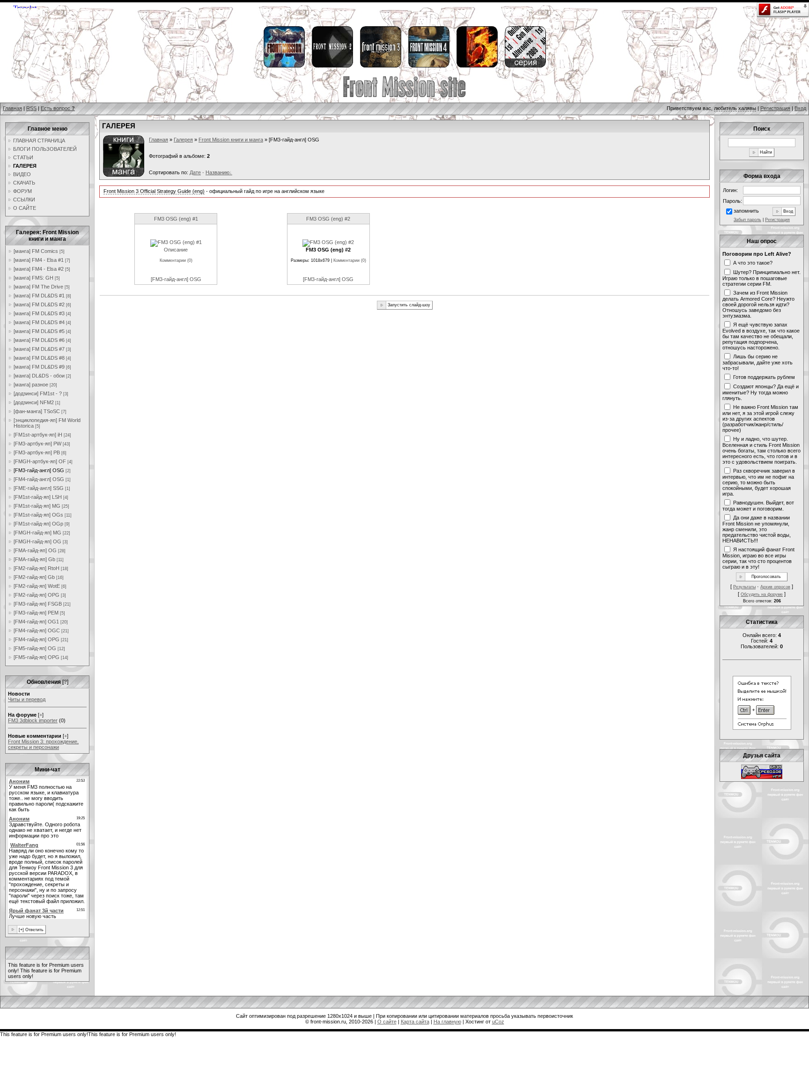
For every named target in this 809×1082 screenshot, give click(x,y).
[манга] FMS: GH (33, 278)
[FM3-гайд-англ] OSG (39, 470)
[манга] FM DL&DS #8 (39, 358)
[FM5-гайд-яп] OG (35, 648)
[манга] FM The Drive (38, 286)
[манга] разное (31, 384)
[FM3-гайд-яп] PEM (36, 612)
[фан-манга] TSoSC (37, 411)
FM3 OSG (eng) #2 (328, 219)
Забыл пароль (747, 219)
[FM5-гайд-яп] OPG (36, 657)
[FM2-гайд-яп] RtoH (36, 568)
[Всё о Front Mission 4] (428, 66)
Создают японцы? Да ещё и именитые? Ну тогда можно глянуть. (760, 392)
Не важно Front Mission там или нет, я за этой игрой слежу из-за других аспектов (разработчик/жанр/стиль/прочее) (760, 418)
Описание (176, 249)
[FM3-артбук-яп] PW (37, 443)
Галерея (183, 139)
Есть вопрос (58, 108)
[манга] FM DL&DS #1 (39, 295)
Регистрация (775, 108)
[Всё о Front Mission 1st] (284, 66)
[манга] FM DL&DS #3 (39, 313)
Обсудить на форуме (762, 594)
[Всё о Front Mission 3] (380, 66)
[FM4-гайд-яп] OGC (37, 630)
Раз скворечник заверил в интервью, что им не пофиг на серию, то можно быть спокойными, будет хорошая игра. (758, 482)
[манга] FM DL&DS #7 (39, 349)
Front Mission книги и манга (231, 139)
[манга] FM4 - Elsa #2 (39, 269)
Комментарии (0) (176, 260)
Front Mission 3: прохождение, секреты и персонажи (43, 744)
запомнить (746, 211)
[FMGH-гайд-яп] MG (37, 532)
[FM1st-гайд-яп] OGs (38, 515)
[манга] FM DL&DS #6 (39, 340)
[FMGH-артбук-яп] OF (40, 461)
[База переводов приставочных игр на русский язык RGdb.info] (761, 777)
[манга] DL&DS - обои (39, 375)
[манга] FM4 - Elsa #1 (39, 260)
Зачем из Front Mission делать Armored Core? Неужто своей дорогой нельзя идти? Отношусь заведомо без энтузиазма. (758, 304)
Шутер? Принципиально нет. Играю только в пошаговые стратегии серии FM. (761, 278)
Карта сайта (415, 1021)
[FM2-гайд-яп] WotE (37, 586)
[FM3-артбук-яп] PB (37, 452)
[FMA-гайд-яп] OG (35, 550)
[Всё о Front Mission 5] (477, 66)
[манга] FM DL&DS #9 (39, 367)
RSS (31, 108)
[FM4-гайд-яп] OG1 (36, 621)
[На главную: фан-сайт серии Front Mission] (404, 96)
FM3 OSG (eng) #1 (176, 219)
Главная (12, 108)
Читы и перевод (26, 699)
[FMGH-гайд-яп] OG (37, 541)
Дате (195, 172)
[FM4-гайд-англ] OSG (39, 479)
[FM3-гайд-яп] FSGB (38, 604)
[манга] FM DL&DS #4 (39, 322)
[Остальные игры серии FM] (525, 66)
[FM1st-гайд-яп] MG (37, 506)
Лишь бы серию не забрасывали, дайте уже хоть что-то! (757, 362)
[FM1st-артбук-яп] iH (38, 434)
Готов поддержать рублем (764, 376)
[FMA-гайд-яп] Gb (34, 559)
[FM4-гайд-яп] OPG (36, 639)
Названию (217, 172)
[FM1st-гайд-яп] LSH (38, 497)
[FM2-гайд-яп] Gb (34, 577)
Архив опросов (775, 587)
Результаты (744, 587)
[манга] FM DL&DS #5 (39, 331)
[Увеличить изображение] (176, 242)
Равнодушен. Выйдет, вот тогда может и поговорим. (758, 505)
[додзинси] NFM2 (34, 402)
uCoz (498, 1021)
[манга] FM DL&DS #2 (39, 304)
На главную (447, 1021)
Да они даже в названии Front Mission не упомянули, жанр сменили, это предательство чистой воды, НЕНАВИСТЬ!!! (756, 528)
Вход (800, 108)
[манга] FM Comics (36, 251)
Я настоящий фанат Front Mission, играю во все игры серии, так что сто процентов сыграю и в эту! (758, 558)
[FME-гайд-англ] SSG (39, 488)
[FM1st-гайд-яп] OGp (38, 523)
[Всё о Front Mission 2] (332, 66)
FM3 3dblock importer (33, 720)
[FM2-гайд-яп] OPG (36, 595)
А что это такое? (752, 262)
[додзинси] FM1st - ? (38, 393)
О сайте (387, 1021)
